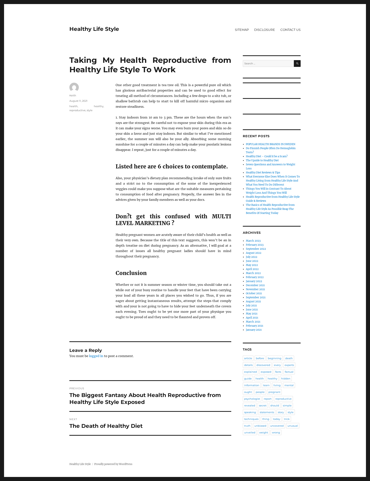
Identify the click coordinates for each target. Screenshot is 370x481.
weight (263, 432)
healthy (98, 106)
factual (289, 371)
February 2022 (255, 277)
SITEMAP (242, 30)
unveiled (249, 432)
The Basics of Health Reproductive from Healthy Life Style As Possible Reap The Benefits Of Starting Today (270, 209)
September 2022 (256, 249)
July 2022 (251, 257)
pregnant (274, 392)
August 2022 (253, 253)
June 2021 (252, 309)
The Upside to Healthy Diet (262, 160)
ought (248, 392)
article (248, 358)
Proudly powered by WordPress (113, 464)
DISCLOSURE (264, 30)
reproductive (77, 110)
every (277, 365)
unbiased (260, 425)
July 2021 (251, 305)
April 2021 (252, 317)
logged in (96, 356)
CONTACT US (290, 30)
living (277, 385)
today (276, 418)
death (289, 358)
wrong (276, 432)
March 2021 (253, 321)
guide (248, 378)
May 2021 (251, 313)
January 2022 (254, 281)
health (73, 106)
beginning (274, 358)
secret (263, 405)
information (251, 385)
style (89, 110)
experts (289, 365)
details (248, 365)
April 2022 (252, 269)
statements (267, 412)
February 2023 (254, 244)
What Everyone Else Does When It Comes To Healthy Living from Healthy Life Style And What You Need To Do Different (273, 180)
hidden (285, 378)
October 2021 (254, 293)
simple (287, 405)
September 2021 (256, 297)
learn (266, 385)
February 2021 (254, 325)
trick (287, 418)
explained (250, 371)
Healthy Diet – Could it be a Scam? (267, 156)
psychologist (252, 398)
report (268, 398)
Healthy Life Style (94, 29)
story (281, 412)
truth (247, 425)
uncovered (277, 425)
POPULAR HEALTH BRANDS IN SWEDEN (270, 144)
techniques (251, 418)
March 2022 (253, 273)
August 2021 (253, 301)
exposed (266, 371)
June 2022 (252, 261)
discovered (263, 365)
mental (289, 385)
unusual (293, 425)
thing (265, 418)
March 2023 (253, 240)
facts (278, 371)
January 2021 (254, 329)
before (260, 358)
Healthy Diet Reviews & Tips (263, 172)
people (260, 392)
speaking (250, 412)
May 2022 (252, 265)
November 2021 (255, 289)
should (274, 405)
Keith (72, 95)
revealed (249, 405)
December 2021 (255, 285)
